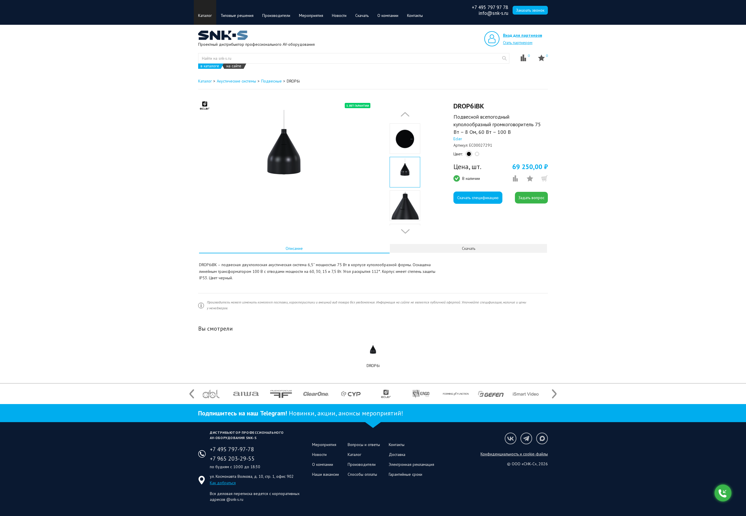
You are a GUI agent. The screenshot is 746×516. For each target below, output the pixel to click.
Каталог (205, 15)
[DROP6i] (373, 351)
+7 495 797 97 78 (490, 7)
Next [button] (404, 231)
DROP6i (373, 365)
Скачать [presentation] (468, 248)
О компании (387, 15)
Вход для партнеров (522, 35)
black (468, 155)
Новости (339, 15)
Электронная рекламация (411, 464)
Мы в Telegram (526, 438)
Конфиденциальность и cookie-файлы (514, 454)
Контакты (415, 15)
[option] (283, 161)
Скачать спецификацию (478, 197)
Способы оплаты (362, 474)
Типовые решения (237, 15)
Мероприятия (311, 15)
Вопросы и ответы (364, 444)
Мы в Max (542, 438)
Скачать (362, 15)
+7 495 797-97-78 (232, 449)
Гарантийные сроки (405, 474)
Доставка (397, 454)
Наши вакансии (325, 474)
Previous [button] (404, 114)
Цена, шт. (467, 167)
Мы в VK (510, 438)
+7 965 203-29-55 (232, 458)
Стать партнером (517, 42)
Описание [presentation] (294, 248)
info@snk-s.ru (493, 13)
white (476, 155)
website (504, 58)
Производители (276, 15)
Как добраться (223, 482)
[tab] (294, 248)
